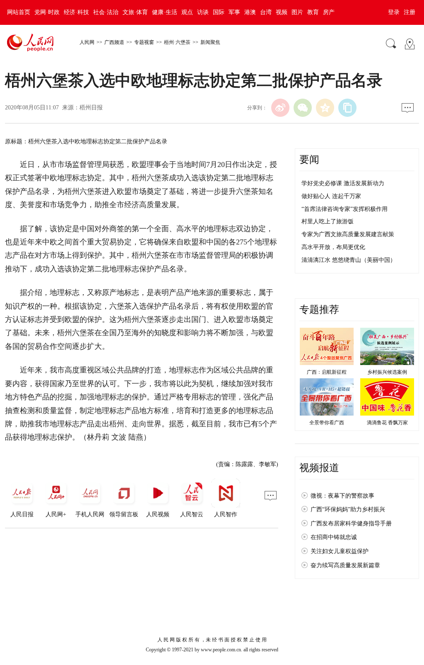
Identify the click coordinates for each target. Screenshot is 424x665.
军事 (234, 12)
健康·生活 (164, 12)
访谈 (203, 12)
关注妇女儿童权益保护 (340, 551)
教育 (313, 12)
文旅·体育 (135, 12)
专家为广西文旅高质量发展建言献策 (347, 234)
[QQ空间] (325, 108)
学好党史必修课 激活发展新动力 (342, 183)
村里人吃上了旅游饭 (327, 221)
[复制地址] (347, 108)
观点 (187, 12)
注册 (409, 12)
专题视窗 (144, 42)
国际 (218, 12)
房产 (329, 12)
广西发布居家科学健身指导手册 (351, 523)
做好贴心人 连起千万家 (331, 196)
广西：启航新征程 (327, 372)
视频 (281, 12)
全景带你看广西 (326, 423)
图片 (297, 12)
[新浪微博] (280, 108)
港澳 (250, 12)
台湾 (266, 12)
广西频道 (114, 42)
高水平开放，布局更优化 (333, 247)
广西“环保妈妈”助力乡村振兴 (348, 509)
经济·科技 (76, 12)
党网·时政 (47, 12)
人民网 (87, 42)
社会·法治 (105, 12)
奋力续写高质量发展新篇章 (345, 565)
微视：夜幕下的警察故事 (342, 496)
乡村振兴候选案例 (387, 372)
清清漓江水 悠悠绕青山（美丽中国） (348, 260)
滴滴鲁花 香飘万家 (387, 423)
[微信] (303, 108)
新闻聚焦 (210, 42)
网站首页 (18, 12)
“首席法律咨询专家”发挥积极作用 (344, 209)
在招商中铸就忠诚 (334, 537)
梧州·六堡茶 (177, 42)
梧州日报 (91, 107)
